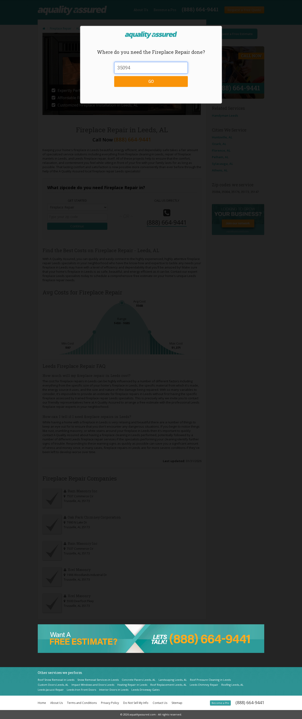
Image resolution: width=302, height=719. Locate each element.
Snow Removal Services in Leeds (98, 679)
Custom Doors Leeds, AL (53, 684)
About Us (56, 703)
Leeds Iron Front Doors (81, 689)
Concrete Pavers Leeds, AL (138, 679)
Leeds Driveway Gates (145, 689)
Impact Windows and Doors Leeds (92, 684)
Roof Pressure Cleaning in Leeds (210, 679)
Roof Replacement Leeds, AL (168, 684)
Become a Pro (220, 703)
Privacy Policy (110, 703)
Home (42, 703)
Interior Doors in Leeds (113, 689)
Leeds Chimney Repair (204, 684)
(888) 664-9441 (249, 702)
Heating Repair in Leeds (132, 684)
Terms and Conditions (82, 703)
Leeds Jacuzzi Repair (51, 689)
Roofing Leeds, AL (232, 684)
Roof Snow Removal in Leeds (56, 679)
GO (151, 81)
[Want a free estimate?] (151, 638)
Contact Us (160, 703)
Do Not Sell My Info (135, 703)
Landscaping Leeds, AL (173, 679)
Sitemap (177, 703)
